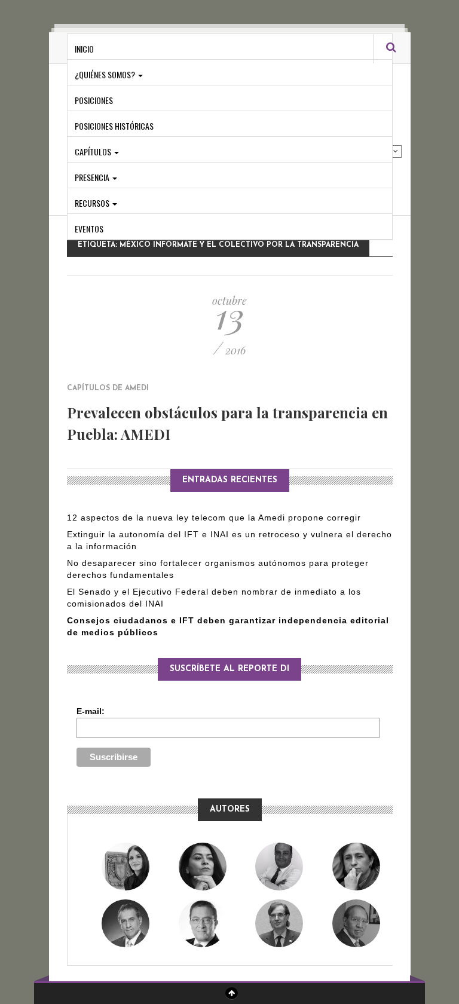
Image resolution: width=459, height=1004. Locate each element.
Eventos (89, 228)
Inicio (84, 48)
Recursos (93, 203)
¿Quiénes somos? (106, 74)
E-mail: (90, 711)
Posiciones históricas (114, 126)
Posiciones (94, 100)
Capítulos (94, 151)
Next (396, 151)
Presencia (93, 177)
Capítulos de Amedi (108, 388)
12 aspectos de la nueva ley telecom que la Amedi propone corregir (215, 517)
